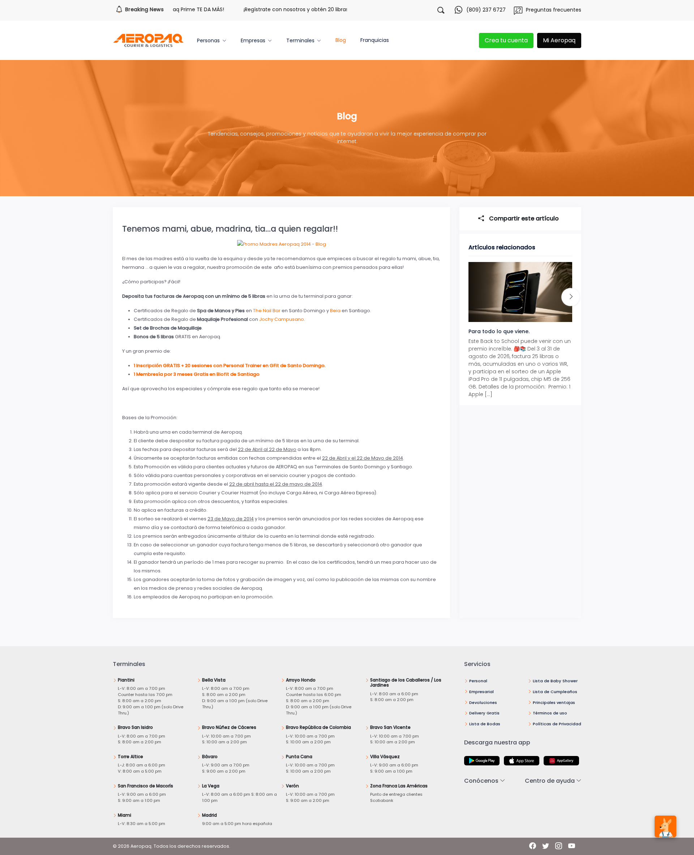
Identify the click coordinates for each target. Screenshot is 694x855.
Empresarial (481, 692)
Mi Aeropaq (559, 40)
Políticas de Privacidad (557, 724)
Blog (340, 40)
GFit (274, 365)
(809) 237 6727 (486, 9)
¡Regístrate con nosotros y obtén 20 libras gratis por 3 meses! (300, 9)
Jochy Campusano (281, 319)
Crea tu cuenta (506, 40)
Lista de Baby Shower (555, 681)
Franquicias (374, 40)
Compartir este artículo (523, 218)
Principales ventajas (554, 702)
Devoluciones (483, 702)
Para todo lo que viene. (499, 331)
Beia (336, 311)
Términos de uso (550, 713)
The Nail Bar (266, 311)
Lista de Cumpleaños (555, 692)
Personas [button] (208, 40)
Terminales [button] (300, 40)
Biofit (223, 374)
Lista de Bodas (484, 724)
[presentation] (570, 297)
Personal (478, 681)
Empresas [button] (253, 40)
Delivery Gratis (484, 713)
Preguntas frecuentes (553, 9)
